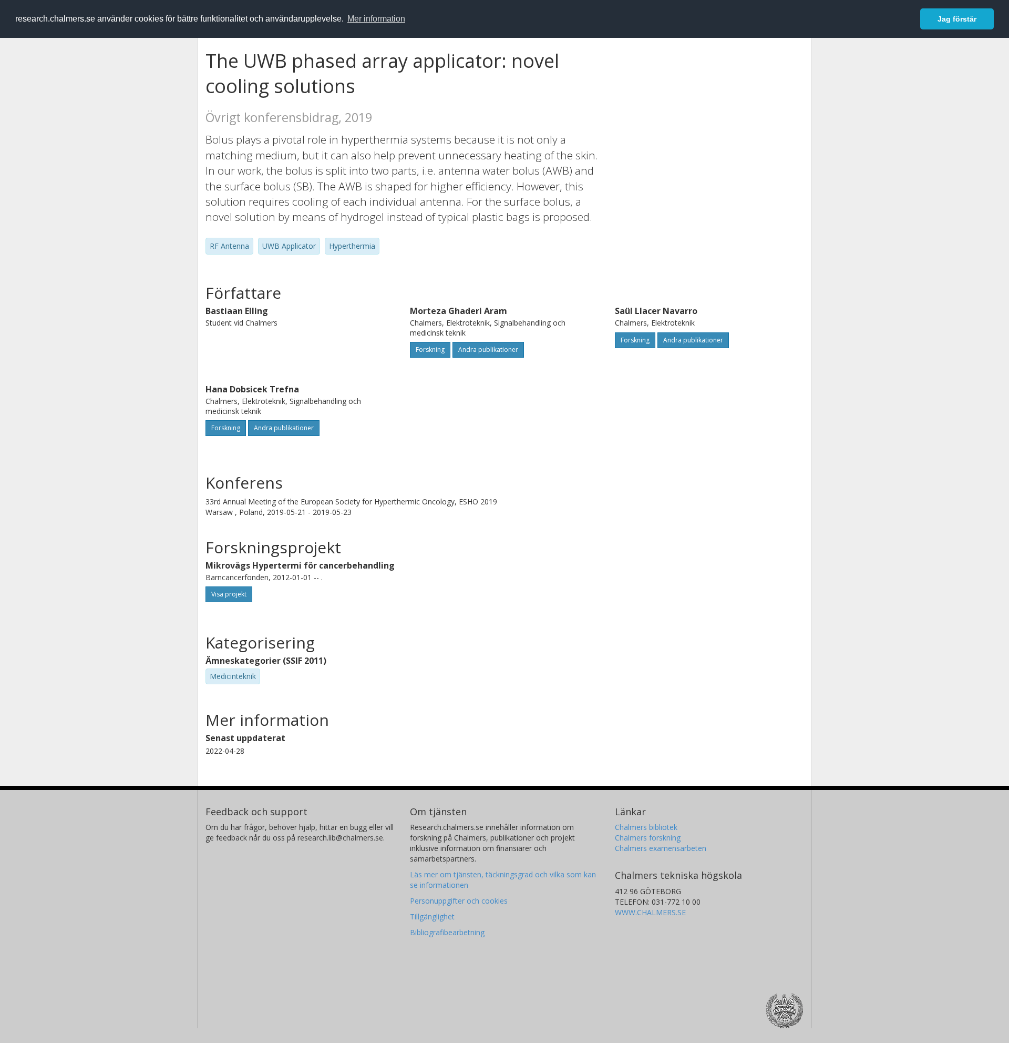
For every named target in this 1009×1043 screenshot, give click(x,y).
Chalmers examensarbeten (660, 848)
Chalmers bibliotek (646, 827)
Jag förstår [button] (957, 19)
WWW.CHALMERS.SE (650, 912)
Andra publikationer (488, 349)
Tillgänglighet (432, 917)
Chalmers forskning (648, 838)
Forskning (430, 349)
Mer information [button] (376, 18)
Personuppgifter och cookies (459, 901)
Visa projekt (228, 594)
